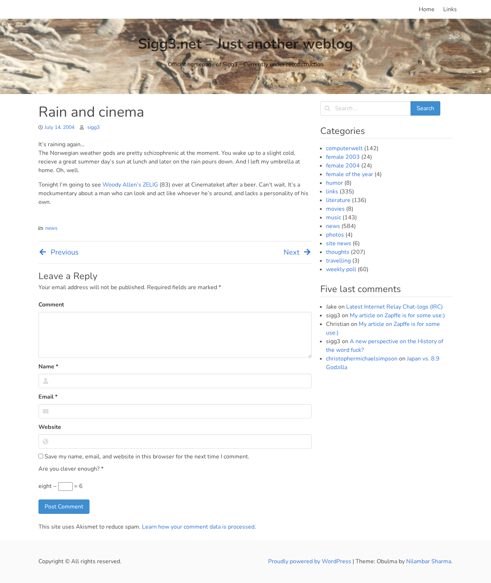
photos (335, 235)
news (51, 228)
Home (427, 9)
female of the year (349, 174)
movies (335, 209)
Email (48, 397)
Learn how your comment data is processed (198, 527)
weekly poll (341, 269)
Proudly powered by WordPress (310, 561)
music (333, 217)
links (332, 192)
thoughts (337, 252)
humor (334, 183)
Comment (51, 305)
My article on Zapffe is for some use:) (397, 315)
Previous (65, 252)
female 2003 (343, 157)
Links (450, 9)
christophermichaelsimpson (362, 359)
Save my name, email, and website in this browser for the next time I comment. (146, 456)
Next (291, 252)
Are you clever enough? (71, 469)
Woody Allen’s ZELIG (130, 185)
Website (49, 427)
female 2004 (343, 166)
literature (338, 200)
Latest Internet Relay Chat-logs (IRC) (394, 307)
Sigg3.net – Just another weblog (245, 44)
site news (338, 243)
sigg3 (93, 127)
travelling (338, 261)
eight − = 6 (60, 486)
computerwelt (344, 148)
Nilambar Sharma (428, 561)
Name (48, 367)
